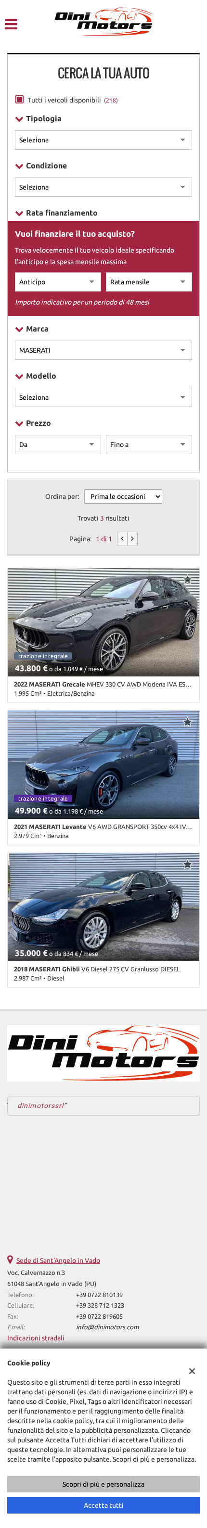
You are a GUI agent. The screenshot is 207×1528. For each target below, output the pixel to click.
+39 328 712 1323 (100, 1305)
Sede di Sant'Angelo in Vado (58, 1260)
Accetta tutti (104, 1505)
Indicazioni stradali (36, 1338)
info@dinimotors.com (107, 1327)
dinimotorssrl (40, 1105)
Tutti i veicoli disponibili (72, 100)
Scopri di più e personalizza (103, 1484)
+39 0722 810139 (99, 1295)
